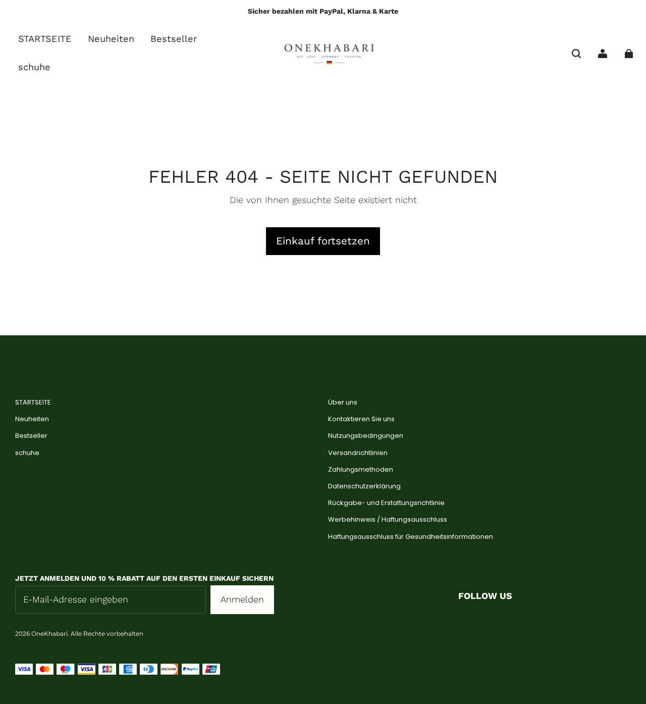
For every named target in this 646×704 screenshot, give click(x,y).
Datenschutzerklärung (364, 486)
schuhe (27, 453)
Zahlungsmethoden (360, 469)
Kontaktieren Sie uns (361, 419)
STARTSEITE (33, 402)
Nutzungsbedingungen (365, 435)
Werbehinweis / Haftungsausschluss (387, 519)
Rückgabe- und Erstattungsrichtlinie (386, 503)
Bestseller (31, 435)
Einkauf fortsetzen (323, 241)
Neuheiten (32, 419)
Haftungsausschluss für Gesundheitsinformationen (410, 536)
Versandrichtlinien (358, 453)
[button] (576, 53)
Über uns (342, 402)
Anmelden (242, 599)
